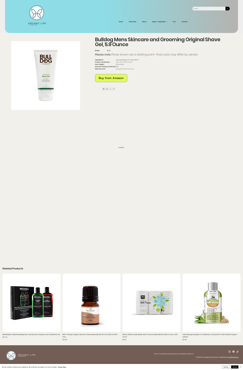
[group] (121, 307)
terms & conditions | (161, 354)
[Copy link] (113, 89)
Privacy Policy (62, 367)
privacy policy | (173, 354)
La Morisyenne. (233, 357)
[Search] (227, 8)
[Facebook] (103, 89)
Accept (235, 367)
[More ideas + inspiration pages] (166, 21)
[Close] (241, 366)
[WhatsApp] (110, 89)
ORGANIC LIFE (37, 23)
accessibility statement (186, 354)
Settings (226, 367)
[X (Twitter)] (107, 89)
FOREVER (34, 25)
